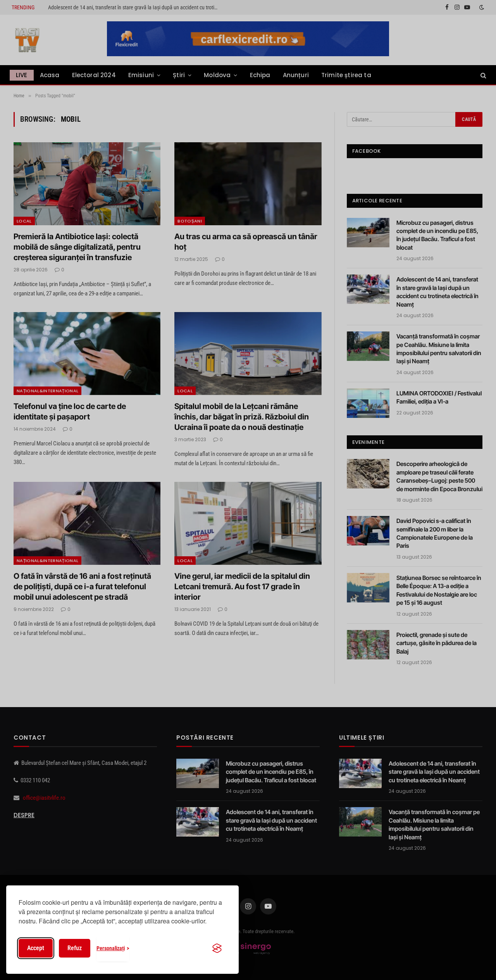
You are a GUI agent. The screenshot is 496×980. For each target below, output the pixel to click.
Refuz (74, 948)
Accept (35, 948)
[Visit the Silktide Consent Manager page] (217, 948)
